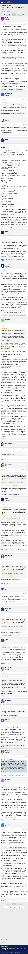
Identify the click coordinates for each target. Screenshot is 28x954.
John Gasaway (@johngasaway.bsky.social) (12, 761)
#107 (26, 325)
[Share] (23, 23)
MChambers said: (6, 452)
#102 (26, 99)
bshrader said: (5, 102)
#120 (26, 829)
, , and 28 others (14, 439)
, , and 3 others (14, 135)
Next (19, 14)
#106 (26, 270)
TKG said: (4, 676)
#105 (26, 237)
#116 (26, 706)
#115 (26, 673)
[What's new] (23, 1)
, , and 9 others (13, 696)
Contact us (3, 948)
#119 (26, 785)
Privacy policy (19, 948)
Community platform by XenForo (13, 952)
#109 (26, 469)
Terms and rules (11, 948)
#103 (26, 124)
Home (2, 950)
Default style (5, 946)
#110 (26, 504)
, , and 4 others (12, 114)
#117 (26, 725)
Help (24, 948)
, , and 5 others (13, 89)
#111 (26, 561)
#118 (26, 756)
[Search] (26, 1)
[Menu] (2, 2)
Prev (9, 14)
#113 (26, 614)
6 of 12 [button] (14, 14)
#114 (26, 645)
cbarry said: (4, 328)
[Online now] (4, 121)
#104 (26, 145)
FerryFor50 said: (5, 709)
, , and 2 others (12, 260)
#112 (26, 593)
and (6, 583)
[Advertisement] (14, 924)
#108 (26, 449)
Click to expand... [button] (14, 485)
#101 (26, 23)
